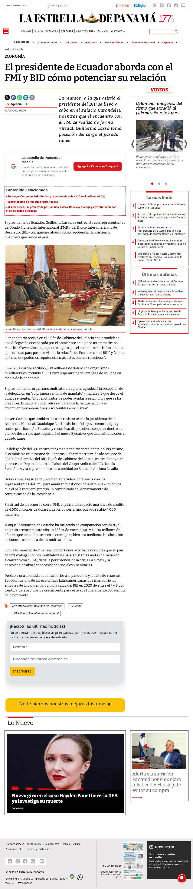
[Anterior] (133, 144)
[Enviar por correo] (32, 97)
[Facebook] (168, 5)
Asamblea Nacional (143, 42)
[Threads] (154, 5)
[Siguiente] (185, 144)
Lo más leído (159, 197)
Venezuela (91, 42)
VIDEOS (159, 90)
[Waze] (80, 876)
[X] (161, 5)
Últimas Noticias (47, 42)
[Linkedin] (25, 97)
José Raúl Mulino (114, 42)
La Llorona (71, 42)
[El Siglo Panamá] (140, 5)
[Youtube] (183, 5)
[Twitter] (7, 97)
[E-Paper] (122, 5)
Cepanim (167, 42)
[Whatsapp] (19, 97)
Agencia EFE (19, 104)
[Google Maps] (72, 876)
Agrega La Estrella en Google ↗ (97, 166)
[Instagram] (176, 5)
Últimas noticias (159, 274)
